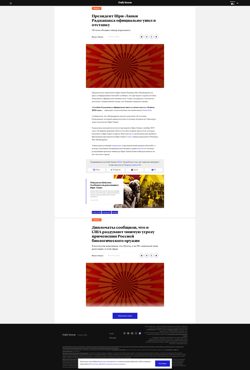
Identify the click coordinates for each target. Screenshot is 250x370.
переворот (106, 212)
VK (139, 165)
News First (147, 110)
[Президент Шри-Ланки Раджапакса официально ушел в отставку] (142, 37)
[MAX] (140, 333)
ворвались (116, 146)
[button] (11, 3)
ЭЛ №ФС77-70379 (173, 329)
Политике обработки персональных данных (107, 364)
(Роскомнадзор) (150, 329)
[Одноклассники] (136, 333)
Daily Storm (125, 3)
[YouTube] (128, 333)
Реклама (113, 338)
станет (129, 137)
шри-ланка (96, 212)
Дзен (134, 165)
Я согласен (162, 363)
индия (114, 212)
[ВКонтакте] (132, 333)
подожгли (141, 149)
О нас (112, 333)
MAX (120, 162)
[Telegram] (124, 333)
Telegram (127, 165)
